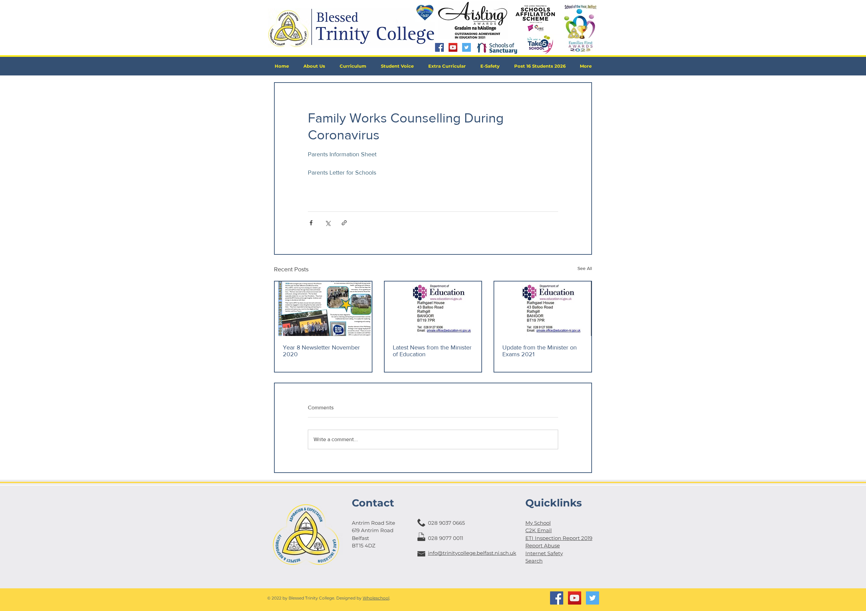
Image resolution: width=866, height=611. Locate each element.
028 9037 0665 (446, 523)
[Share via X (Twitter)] (327, 223)
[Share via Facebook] (311, 223)
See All (584, 268)
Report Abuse (542, 545)
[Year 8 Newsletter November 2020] (323, 308)
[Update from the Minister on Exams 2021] (542, 308)
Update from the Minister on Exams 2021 (539, 351)
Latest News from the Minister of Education (432, 351)
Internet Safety (544, 553)
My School (538, 523)
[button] (314, 66)
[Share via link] (344, 223)
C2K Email (538, 530)
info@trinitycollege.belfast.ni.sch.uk (472, 553)
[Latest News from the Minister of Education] (433, 308)
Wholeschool (376, 598)
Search (534, 561)
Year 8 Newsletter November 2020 (321, 351)
